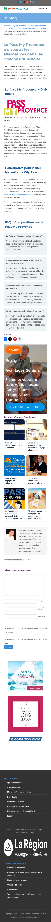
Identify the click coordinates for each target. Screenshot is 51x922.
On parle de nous (14, 884)
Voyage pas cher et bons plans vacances (29, 25)
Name (40, 601)
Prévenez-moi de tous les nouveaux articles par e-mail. (26, 641)
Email (40, 609)
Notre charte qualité (15, 801)
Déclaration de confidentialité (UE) (21, 811)
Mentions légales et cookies (19, 792)
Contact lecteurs (14, 787)
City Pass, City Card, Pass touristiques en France (25, 28)
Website (41, 616)
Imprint (10, 815)
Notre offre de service (16, 867)
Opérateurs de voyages (17, 880)
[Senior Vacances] (16, 8)
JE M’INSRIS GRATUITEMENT (25, 407)
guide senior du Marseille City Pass (18, 194)
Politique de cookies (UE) (18, 806)
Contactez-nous (14, 889)
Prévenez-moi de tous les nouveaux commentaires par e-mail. (26, 630)
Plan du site (12, 796)
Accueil (7, 25)
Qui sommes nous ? (15, 782)
